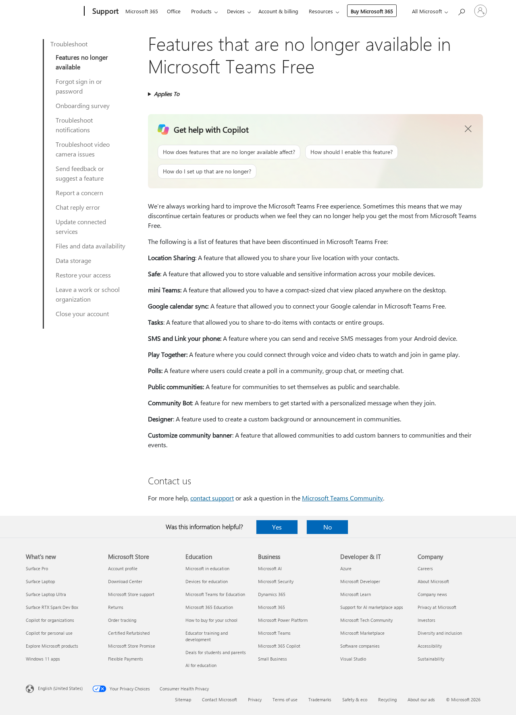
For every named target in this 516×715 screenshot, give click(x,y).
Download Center (125, 581)
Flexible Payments (125, 659)
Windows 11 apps (43, 659)
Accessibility (430, 646)
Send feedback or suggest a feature (80, 173)
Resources (321, 11)
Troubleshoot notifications (74, 125)
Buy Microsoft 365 (372, 11)
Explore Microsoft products (52, 646)
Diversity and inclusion (440, 633)
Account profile (122, 568)
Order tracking (122, 620)
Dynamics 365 (271, 594)
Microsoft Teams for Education (215, 594)
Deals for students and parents (215, 652)
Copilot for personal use (49, 633)
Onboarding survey (83, 105)
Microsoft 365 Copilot (279, 646)
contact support (212, 498)
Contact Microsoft (219, 699)
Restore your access (83, 275)
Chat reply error (78, 207)
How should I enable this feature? (351, 152)
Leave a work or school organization (88, 294)
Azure (346, 568)
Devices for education (206, 581)
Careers (425, 568)
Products (201, 11)
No (327, 527)
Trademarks (319, 699)
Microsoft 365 (141, 11)
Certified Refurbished (129, 633)
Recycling (387, 699)
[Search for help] (461, 10)
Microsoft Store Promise (131, 646)
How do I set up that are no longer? (207, 171)
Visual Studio (353, 659)
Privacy (255, 699)
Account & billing (278, 11)
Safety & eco (354, 699)
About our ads (421, 699)
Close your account (82, 313)
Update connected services (81, 226)
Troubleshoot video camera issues (83, 149)
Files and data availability (90, 246)
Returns (115, 607)
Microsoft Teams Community (342, 498)
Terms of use (285, 699)
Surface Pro (37, 568)
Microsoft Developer (360, 581)
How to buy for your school (211, 620)
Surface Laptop (40, 581)
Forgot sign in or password (79, 86)
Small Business (272, 659)
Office (174, 11)
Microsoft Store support (131, 594)
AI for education (200, 665)
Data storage (73, 260)
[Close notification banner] (468, 129)
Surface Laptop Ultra (46, 594)
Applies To (166, 94)
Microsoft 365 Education (209, 607)
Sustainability (431, 659)
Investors (426, 620)
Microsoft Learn (355, 594)
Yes (277, 527)
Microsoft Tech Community (366, 620)
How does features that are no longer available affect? (229, 152)
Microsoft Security (275, 581)
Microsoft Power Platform (283, 620)
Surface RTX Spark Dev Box (52, 607)
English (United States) (60, 688)
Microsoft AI (270, 568)
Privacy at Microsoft (437, 607)
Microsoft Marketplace (362, 633)
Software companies (360, 646)
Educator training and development (206, 636)
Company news (432, 594)
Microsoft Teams (274, 633)
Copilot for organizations (50, 620)
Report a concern (79, 192)
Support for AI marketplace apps (371, 607)
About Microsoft (433, 581)
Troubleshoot (68, 44)
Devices (236, 11)
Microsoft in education (207, 568)
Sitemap (183, 699)
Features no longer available (82, 62)
